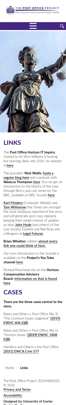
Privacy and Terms (17, 389)
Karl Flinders (13, 203)
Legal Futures (33, 233)
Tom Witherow (15, 207)
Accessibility (13, 395)
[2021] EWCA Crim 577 (21, 351)
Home (9, 368)
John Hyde (23, 225)
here (10, 165)
